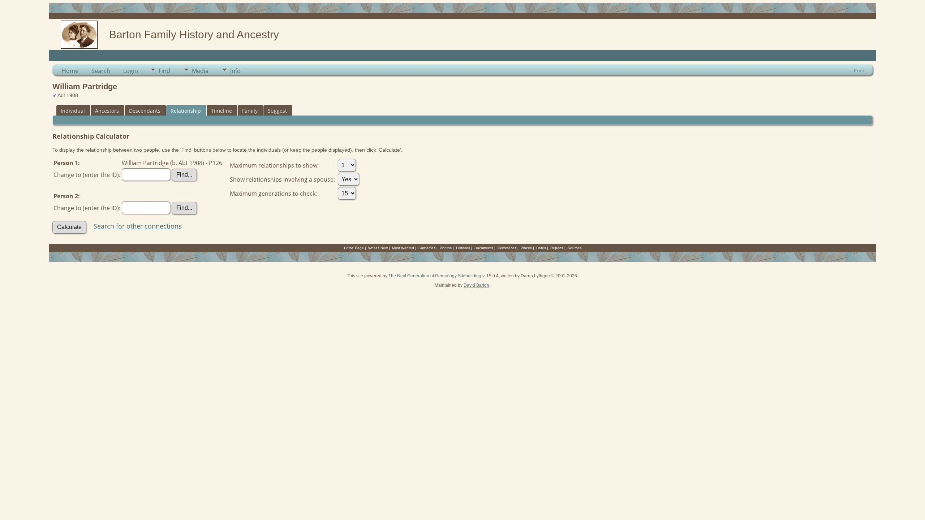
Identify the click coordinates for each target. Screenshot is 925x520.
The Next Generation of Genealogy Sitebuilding (434, 275)
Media (200, 71)
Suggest (277, 110)
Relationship (186, 110)
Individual (73, 110)
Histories (463, 248)
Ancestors (107, 110)
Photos (446, 248)
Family (250, 110)
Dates (541, 248)
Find (164, 71)
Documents (483, 248)
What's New (378, 248)
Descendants (144, 110)
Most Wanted (403, 248)
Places (526, 248)
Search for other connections (138, 226)
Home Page (354, 248)
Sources (574, 248)
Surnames (426, 248)
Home (70, 71)
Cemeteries (507, 248)
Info (235, 71)
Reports (556, 248)
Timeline (221, 110)
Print (859, 70)
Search (100, 71)
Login (130, 71)
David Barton (476, 285)
